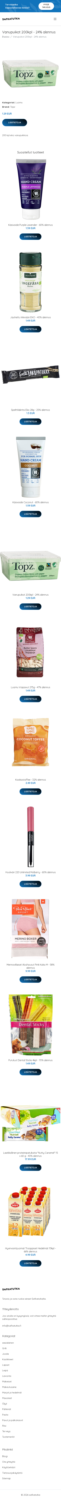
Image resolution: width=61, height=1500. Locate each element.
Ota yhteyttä (8, 1461)
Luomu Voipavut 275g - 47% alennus (30, 687)
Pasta (5, 1414)
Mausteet (7, 1398)
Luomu (19, 102)
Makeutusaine (9, 1387)
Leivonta (6, 1376)
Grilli (4, 1348)
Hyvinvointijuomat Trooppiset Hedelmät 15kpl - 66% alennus (30, 1250)
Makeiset (7, 1381)
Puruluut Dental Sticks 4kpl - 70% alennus (30, 1060)
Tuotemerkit (8, 1436)
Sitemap (6, 1478)
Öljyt (4, 1403)
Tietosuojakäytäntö (12, 1472)
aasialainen (8, 1342)
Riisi (4, 1425)
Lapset (5, 1364)
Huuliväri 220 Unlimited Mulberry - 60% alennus (30, 872)
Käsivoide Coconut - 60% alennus (30, 502)
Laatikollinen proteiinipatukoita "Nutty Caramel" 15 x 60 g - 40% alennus (30, 1154)
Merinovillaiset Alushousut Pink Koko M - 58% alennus (30, 966)
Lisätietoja (14, 122)
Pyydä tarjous (46, 5)
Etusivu (5, 36)
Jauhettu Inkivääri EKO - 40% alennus (30, 317)
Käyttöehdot (8, 1467)
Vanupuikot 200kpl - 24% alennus (30, 594)
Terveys (6, 1431)
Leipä (5, 1370)
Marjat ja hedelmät (12, 1392)
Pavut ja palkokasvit (12, 1420)
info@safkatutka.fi (11, 1325)
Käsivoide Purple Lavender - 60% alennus (30, 224)
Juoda (5, 1353)
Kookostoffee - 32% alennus (30, 779)
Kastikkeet (7, 1359)
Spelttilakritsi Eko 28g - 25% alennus (30, 409)
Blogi (5, 1456)
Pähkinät (6, 1409)
